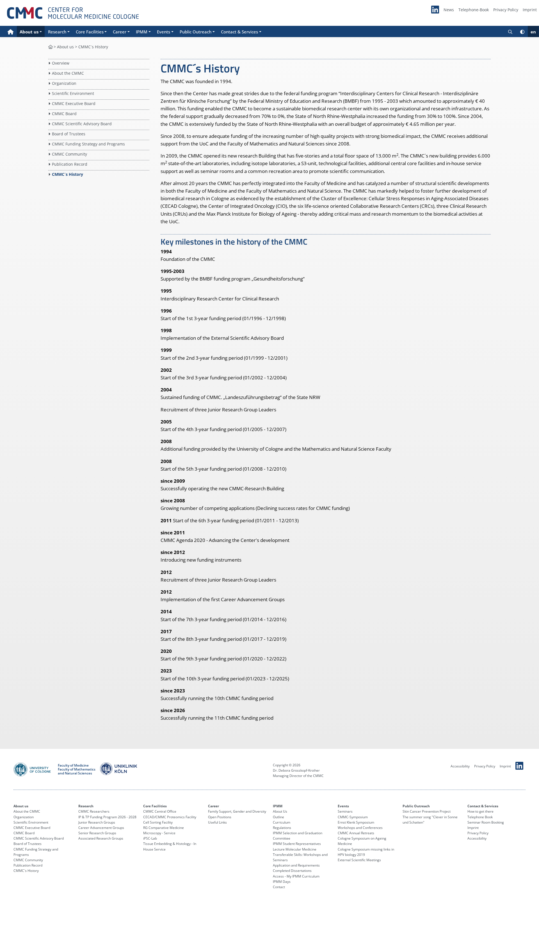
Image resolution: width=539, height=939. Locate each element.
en (533, 32)
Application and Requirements (296, 865)
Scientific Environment (73, 93)
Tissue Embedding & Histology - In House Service (169, 846)
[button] (31, 31)
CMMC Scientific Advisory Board (82, 123)
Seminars (345, 811)
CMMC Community (69, 154)
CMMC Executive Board (73, 103)
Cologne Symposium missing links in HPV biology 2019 (366, 852)
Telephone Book (480, 817)
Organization (64, 83)
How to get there (480, 811)
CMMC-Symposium (353, 817)
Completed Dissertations (292, 870)
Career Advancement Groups (101, 827)
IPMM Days (282, 881)
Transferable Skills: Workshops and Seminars (300, 857)
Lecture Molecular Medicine (294, 849)
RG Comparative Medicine (163, 827)
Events (343, 806)
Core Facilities (155, 806)
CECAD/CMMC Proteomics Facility (169, 817)
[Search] (510, 31)
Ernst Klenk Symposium (356, 822)
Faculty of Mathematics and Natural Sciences (76, 771)
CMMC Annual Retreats (356, 833)
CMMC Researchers (93, 811)
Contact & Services (482, 806)
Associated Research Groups (100, 838)
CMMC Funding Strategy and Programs (88, 144)
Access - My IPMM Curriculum (296, 876)
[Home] (10, 31)
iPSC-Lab (150, 838)
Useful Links (217, 822)
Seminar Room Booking (485, 822)
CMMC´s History (67, 174)
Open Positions (219, 817)
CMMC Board (64, 113)
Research (85, 806)
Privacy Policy (505, 9)
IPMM (277, 806)
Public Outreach (416, 806)
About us (65, 46)
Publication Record (69, 164)
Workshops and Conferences (360, 827)
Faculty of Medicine (73, 765)
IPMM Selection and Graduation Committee (297, 836)
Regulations (282, 827)
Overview (60, 63)
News (449, 9)
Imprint (530, 9)
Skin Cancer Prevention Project (427, 811)
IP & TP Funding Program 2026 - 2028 (107, 817)
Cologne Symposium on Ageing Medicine (362, 841)
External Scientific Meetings (359, 860)
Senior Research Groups (97, 833)
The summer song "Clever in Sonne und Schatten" (430, 820)
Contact (279, 887)
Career (213, 806)
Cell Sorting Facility (158, 822)
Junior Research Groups (96, 822)
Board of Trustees (68, 133)
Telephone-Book (473, 9)
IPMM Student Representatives (297, 843)
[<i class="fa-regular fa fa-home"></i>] (50, 46)
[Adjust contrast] (522, 31)
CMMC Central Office (159, 811)
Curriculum (281, 822)
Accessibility (460, 766)
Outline (278, 817)
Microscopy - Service (159, 833)
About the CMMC (68, 73)
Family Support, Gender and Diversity (237, 811)
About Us (280, 811)
